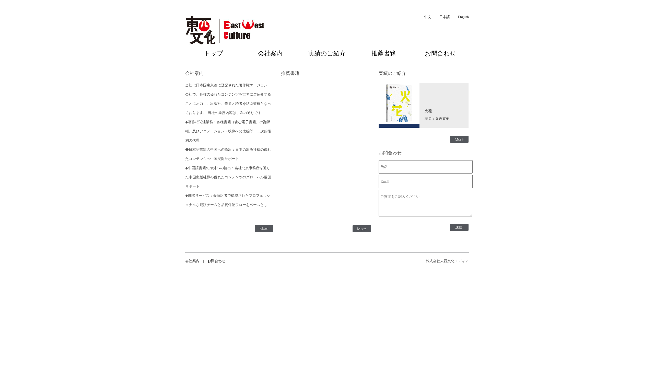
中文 (427, 17)
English (463, 17)
